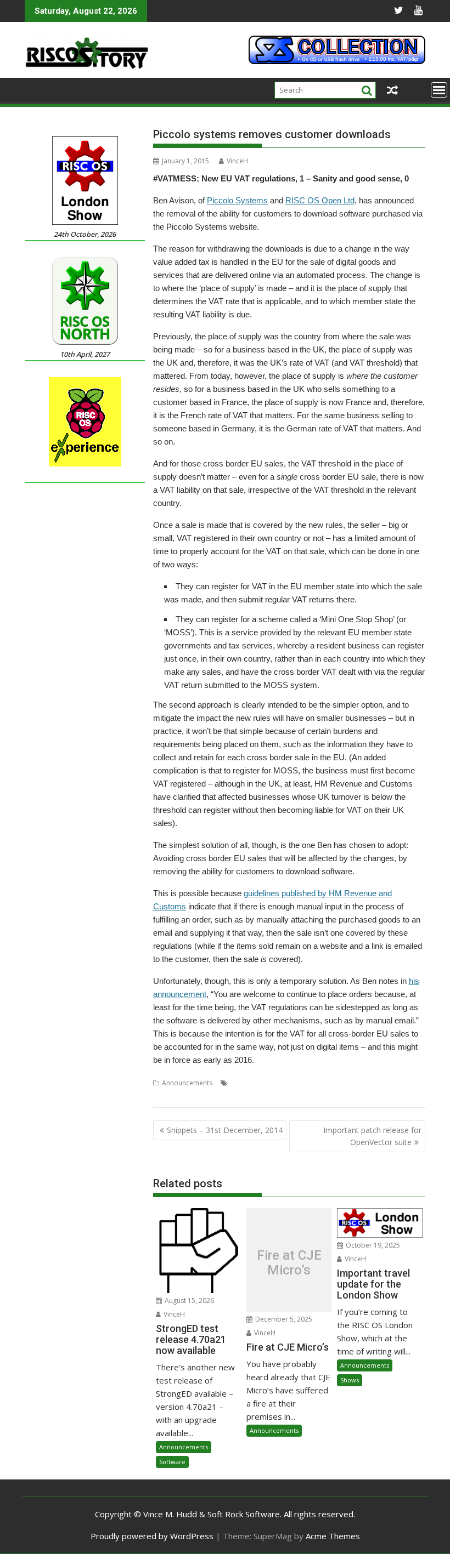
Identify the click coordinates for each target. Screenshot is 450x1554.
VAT (184, 1096)
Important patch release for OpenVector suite (372, 1136)
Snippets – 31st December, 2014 (225, 1130)
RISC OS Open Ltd (320, 200)
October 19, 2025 (372, 1245)
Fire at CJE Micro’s (289, 1262)
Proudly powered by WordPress (152, 1535)
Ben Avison (322, 1083)
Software (172, 1462)
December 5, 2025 (283, 1319)
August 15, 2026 (188, 1300)
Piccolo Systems (237, 200)
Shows (349, 1380)
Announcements (187, 1083)
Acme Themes (333, 1535)
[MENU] (439, 90)
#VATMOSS (284, 1083)
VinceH (237, 161)
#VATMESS (246, 1083)
